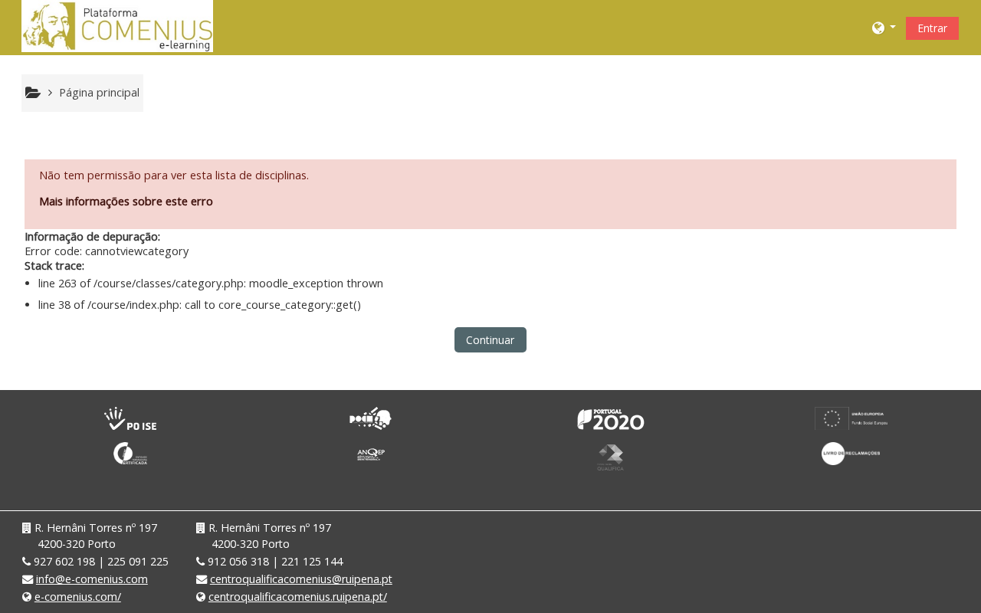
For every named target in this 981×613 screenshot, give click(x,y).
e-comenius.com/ (77, 596)
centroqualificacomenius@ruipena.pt (301, 579)
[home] (117, 25)
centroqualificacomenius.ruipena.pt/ (297, 596)
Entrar (932, 28)
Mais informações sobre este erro (126, 201)
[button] (884, 27)
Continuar (490, 340)
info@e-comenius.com (92, 579)
